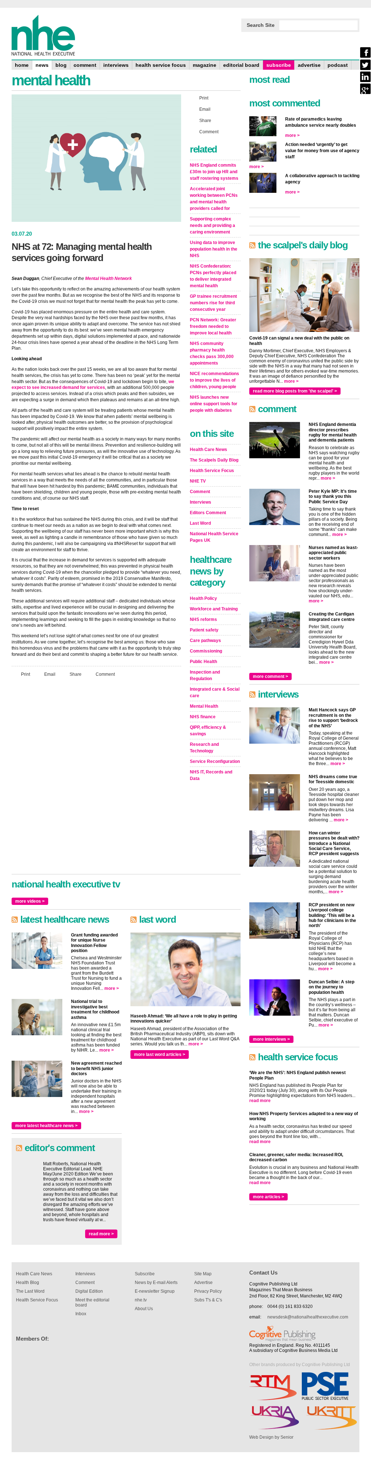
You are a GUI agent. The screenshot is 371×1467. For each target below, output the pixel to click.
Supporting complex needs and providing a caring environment (212, 225)
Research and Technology (204, 747)
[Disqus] (96, 779)
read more (260, 1100)
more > (111, 988)
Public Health (203, 661)
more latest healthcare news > (46, 1125)
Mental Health (204, 706)
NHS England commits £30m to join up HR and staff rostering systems (214, 172)
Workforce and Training (214, 608)
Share (76, 674)
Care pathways (205, 640)
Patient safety (204, 630)
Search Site (261, 25)
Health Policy (203, 598)
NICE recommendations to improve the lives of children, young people (214, 380)
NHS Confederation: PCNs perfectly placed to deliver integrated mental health (213, 276)
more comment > (270, 676)
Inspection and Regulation (205, 675)
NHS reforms (203, 619)
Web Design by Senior (271, 1437)
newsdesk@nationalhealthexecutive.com (307, 1317)
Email (49, 674)
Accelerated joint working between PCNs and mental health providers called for (214, 198)
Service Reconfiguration (215, 761)
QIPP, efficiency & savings (208, 730)
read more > (101, 1233)
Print (25, 674)
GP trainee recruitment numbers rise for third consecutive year (213, 303)
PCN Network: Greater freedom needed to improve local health (213, 326)
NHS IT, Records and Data (211, 775)
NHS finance (203, 716)
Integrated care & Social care (214, 692)
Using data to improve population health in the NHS (213, 249)
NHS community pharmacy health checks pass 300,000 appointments (212, 353)
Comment (105, 674)
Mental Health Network (108, 278)
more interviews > (271, 1039)
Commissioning (206, 651)
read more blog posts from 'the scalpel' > (295, 391)
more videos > (30, 901)
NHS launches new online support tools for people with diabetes (213, 404)
